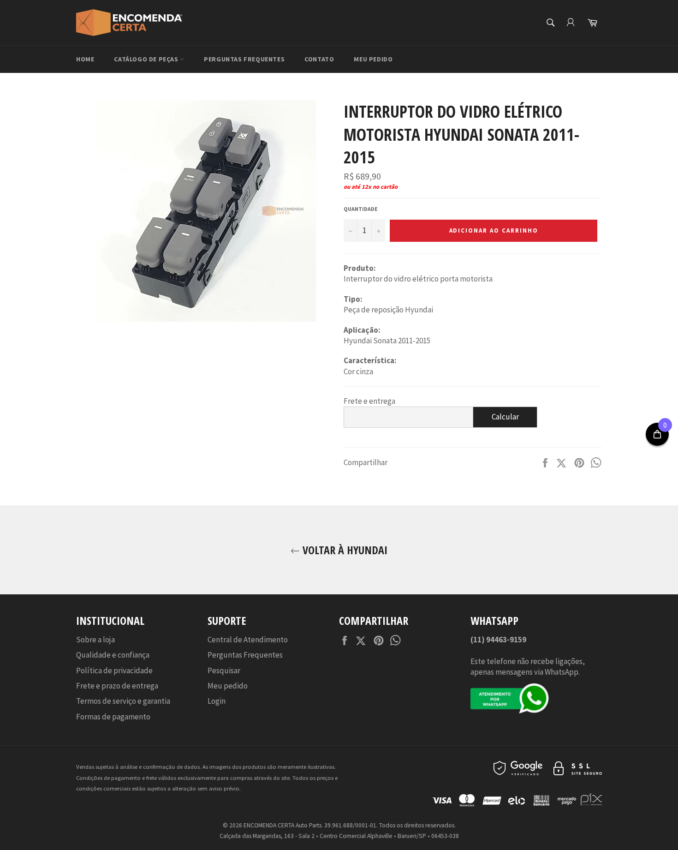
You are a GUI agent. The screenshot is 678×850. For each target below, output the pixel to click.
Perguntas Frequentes (244, 59)
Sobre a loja (95, 640)
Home (85, 59)
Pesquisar (224, 670)
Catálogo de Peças (147, 59)
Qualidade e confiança (112, 655)
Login (217, 701)
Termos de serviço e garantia (123, 701)
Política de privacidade (114, 670)
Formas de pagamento (113, 717)
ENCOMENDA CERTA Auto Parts (282, 825)
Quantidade (361, 208)
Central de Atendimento (248, 640)
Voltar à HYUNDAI (343, 549)
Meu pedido (373, 59)
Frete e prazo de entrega (117, 686)
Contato (319, 59)
